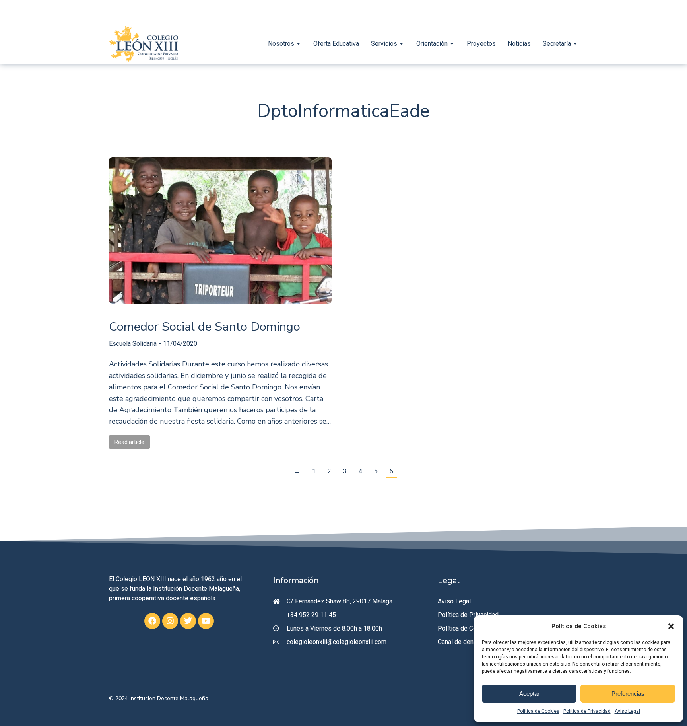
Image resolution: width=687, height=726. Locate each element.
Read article (129, 442)
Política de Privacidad (587, 711)
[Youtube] (206, 621)
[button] (671, 626)
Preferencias (627, 693)
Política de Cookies (538, 711)
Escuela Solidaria (133, 343)
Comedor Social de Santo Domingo (204, 326)
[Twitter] (188, 621)
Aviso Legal (627, 711)
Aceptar (529, 693)
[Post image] (220, 230)
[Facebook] (152, 621)
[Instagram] (170, 621)
